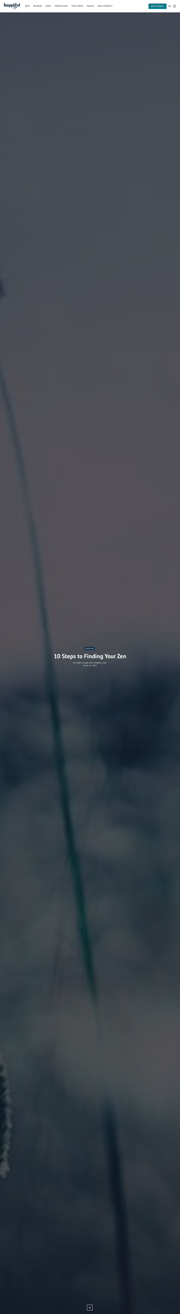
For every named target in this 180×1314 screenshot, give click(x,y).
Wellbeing (37, 6)
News (27, 6)
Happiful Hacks (61, 6)
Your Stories (77, 6)
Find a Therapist (105, 6)
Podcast (90, 6)
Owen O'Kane (82, 663)
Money (48, 6)
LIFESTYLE (90, 648)
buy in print (157, 6)
